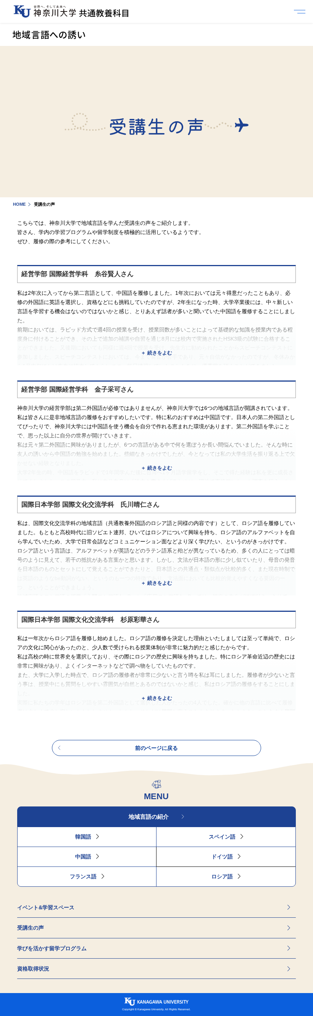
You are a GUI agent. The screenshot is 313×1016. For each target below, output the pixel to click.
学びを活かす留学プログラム (52, 948)
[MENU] (301, 11)
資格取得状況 (33, 969)
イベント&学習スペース (45, 907)
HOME (19, 204)
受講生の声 (30, 928)
